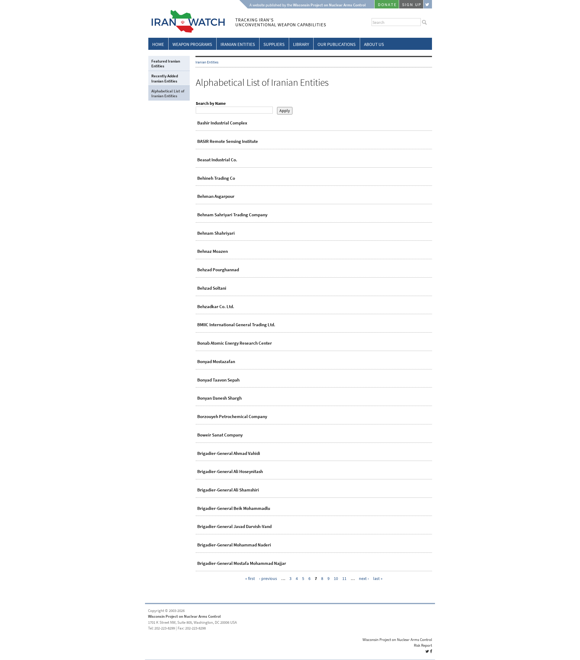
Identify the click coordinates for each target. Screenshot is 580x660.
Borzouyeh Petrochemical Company (232, 417)
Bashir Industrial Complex (222, 123)
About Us (374, 44)
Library (301, 44)
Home (158, 44)
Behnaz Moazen (212, 251)
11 (344, 578)
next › (364, 578)
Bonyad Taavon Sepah (218, 380)
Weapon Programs (192, 44)
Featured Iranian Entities (165, 64)
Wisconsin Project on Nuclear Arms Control (184, 616)
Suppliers (274, 44)
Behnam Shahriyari (216, 233)
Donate (387, 5)
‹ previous (268, 578)
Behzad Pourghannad (218, 270)
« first (250, 578)
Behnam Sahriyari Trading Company (232, 215)
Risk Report (423, 645)
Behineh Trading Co (216, 178)
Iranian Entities (238, 44)
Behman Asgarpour (215, 196)
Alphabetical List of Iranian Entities (167, 93)
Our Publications (336, 44)
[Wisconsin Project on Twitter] (428, 4)
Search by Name (211, 103)
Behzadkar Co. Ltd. (215, 307)
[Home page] (186, 31)
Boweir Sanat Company (220, 435)
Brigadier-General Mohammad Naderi (234, 545)
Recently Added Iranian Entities (164, 78)
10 (336, 578)
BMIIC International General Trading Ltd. (236, 325)
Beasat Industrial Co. (217, 160)
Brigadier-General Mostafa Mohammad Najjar (241, 563)
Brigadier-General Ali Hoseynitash (230, 471)
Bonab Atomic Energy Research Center (234, 343)
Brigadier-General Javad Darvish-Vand (234, 526)
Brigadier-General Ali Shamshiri (228, 490)
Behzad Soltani (211, 288)
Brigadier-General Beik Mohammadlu (233, 508)
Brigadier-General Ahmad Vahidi (228, 453)
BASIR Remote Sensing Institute (227, 141)
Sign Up (411, 5)
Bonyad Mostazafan (216, 362)
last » (377, 578)
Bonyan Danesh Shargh (219, 398)
